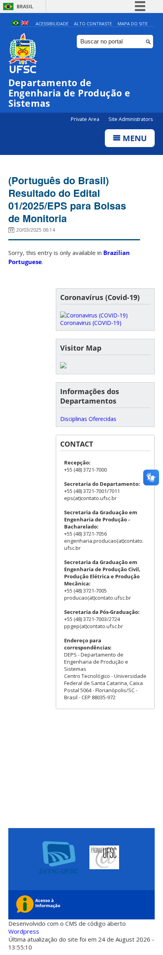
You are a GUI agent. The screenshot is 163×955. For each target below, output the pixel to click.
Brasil (25, 6)
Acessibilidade (52, 23)
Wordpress (23, 931)
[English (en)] (24, 23)
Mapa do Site (133, 23)
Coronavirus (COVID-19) (90, 323)
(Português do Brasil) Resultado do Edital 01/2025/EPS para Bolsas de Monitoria (67, 199)
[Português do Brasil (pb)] (15, 23)
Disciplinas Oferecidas (88, 419)
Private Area (85, 119)
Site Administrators (130, 119)
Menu (134, 138)
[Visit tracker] (63, 366)
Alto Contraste (93, 23)
